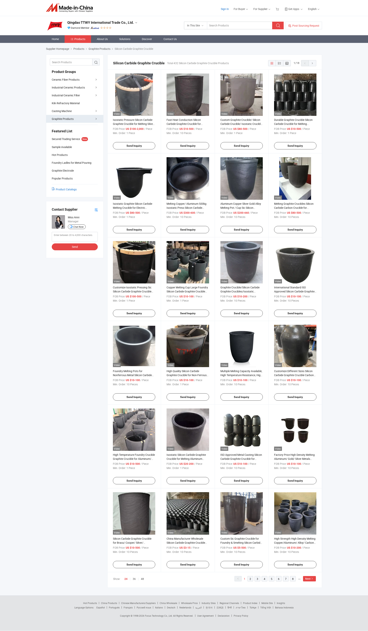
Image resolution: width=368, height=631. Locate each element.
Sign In (225, 9)
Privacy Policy (241, 615)
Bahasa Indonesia (284, 607)
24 (125, 578)
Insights (281, 603)
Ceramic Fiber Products (66, 79)
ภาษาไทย (241, 607)
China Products (109, 603)
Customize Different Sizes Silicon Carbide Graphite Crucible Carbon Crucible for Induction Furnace (294, 375)
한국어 (209, 607)
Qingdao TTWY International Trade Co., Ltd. (100, 22)
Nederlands (185, 607)
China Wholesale (168, 603)
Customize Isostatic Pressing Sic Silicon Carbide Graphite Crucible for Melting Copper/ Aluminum (132, 291)
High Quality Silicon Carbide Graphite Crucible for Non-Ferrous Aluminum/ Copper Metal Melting (187, 375)
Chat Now (78, 226)
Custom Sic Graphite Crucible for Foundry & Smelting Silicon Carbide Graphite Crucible (241, 542)
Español (100, 607)
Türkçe (253, 607)
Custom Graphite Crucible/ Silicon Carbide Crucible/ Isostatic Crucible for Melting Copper (241, 124)
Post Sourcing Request (305, 25)
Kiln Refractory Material (66, 103)
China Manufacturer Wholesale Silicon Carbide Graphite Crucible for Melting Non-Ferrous (186, 542)
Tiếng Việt (265, 607)
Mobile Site (267, 603)
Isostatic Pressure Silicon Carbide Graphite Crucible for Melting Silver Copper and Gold (133, 124)
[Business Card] (96, 209)
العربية (198, 607)
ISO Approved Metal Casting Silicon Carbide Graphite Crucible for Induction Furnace (241, 459)
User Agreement (205, 615)
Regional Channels (229, 603)
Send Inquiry (134, 145)
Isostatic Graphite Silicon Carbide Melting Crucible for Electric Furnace (132, 208)
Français (128, 607)
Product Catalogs (66, 189)
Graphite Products (63, 119)
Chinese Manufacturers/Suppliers (138, 603)
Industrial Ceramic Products (68, 87)
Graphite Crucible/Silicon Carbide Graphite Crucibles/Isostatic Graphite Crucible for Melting (240, 291)
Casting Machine (62, 111)
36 (134, 579)
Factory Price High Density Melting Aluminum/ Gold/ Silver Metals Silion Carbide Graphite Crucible (294, 459)
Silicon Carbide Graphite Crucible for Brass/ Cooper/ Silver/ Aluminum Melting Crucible (132, 542)
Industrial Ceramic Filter (66, 95)
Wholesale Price (189, 603)
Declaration (224, 615)
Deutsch (171, 607)
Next (308, 578)
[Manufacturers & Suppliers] (70, 7)
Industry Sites (209, 603)
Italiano (159, 607)
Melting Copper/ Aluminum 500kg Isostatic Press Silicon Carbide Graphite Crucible (186, 208)
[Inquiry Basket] (278, 9)
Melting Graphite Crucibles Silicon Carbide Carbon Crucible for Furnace (294, 208)
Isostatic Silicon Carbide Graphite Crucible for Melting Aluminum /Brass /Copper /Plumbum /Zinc (186, 459)
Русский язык (144, 607)
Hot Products (90, 603)
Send (75, 247)
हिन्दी (230, 607)
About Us (102, 39)
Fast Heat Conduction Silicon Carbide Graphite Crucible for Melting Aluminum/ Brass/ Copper (187, 124)
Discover (147, 39)
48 (142, 579)
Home (55, 39)
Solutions (124, 39)
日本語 (220, 607)
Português (114, 607)
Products (79, 39)
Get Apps (294, 9)
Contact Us (170, 39)
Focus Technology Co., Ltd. (159, 615)
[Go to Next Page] (312, 63)
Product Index (250, 603)
